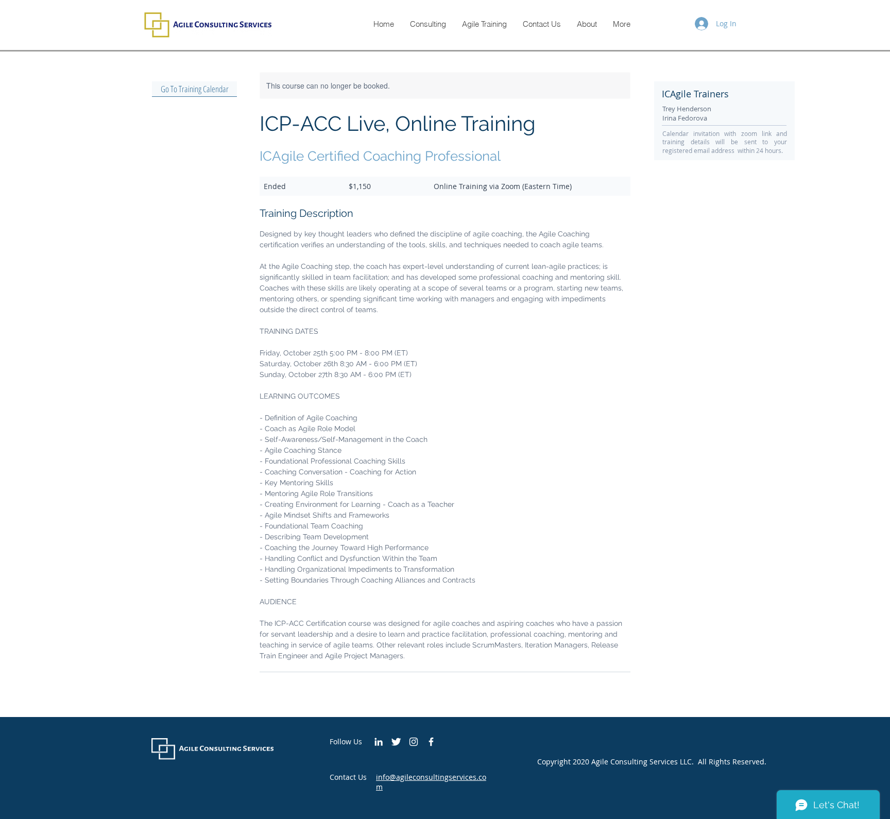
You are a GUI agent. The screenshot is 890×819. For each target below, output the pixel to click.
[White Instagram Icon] (413, 741)
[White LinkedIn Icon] (378, 741)
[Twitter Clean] (396, 741)
